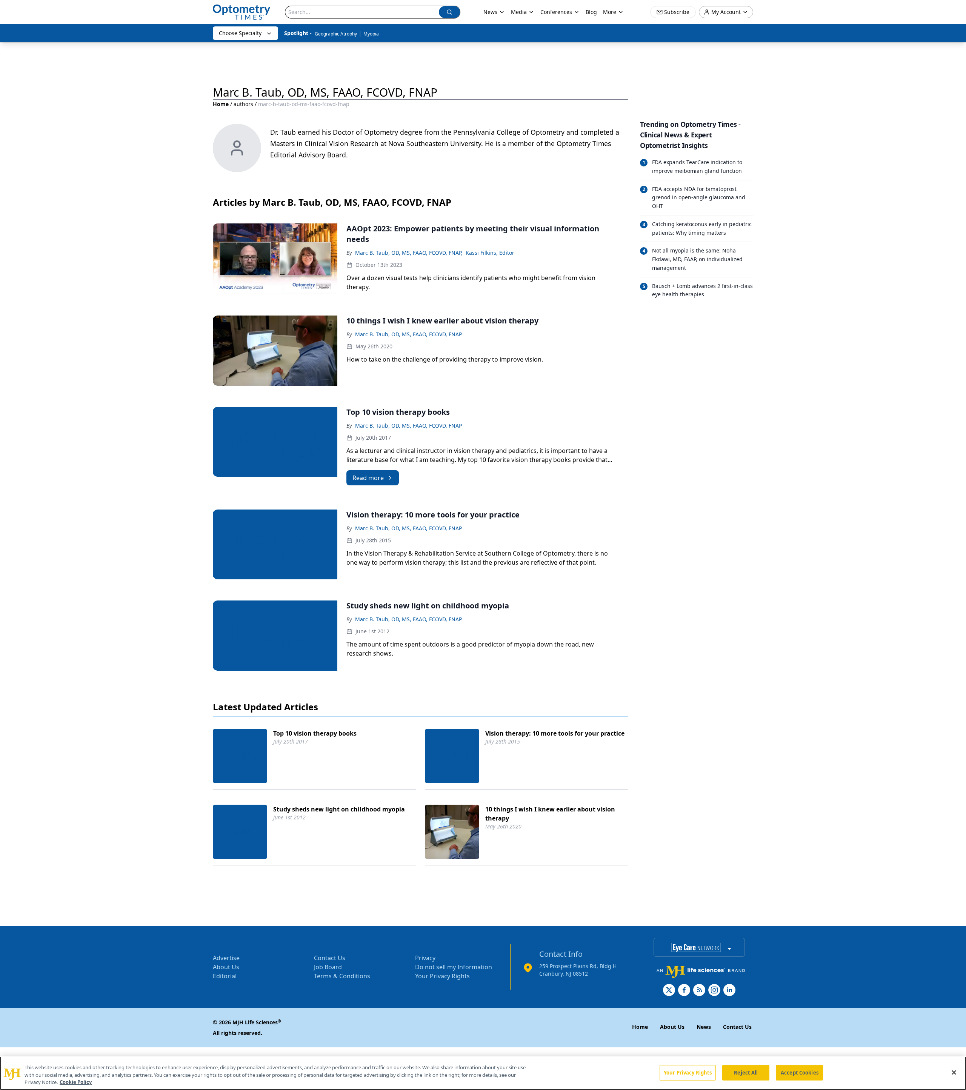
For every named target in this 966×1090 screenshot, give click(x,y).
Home (221, 104)
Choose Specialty (240, 33)
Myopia (371, 34)
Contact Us (329, 958)
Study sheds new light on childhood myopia (339, 809)
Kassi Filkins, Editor (490, 252)
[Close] (954, 1072)
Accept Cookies (799, 1072)
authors (243, 104)
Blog (591, 11)
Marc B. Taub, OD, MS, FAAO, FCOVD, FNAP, (409, 252)
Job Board (328, 967)
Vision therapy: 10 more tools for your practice (555, 733)
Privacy (425, 958)
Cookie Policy (76, 1082)
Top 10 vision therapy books (315, 733)
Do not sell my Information (453, 967)
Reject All (746, 1072)
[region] (483, 1073)
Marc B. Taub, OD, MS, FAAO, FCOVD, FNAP (408, 334)
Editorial (225, 976)
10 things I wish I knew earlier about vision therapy (550, 813)
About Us (226, 967)
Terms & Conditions (342, 976)
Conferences (556, 11)
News (490, 11)
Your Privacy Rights (442, 976)
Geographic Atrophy (336, 34)
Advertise (226, 958)
